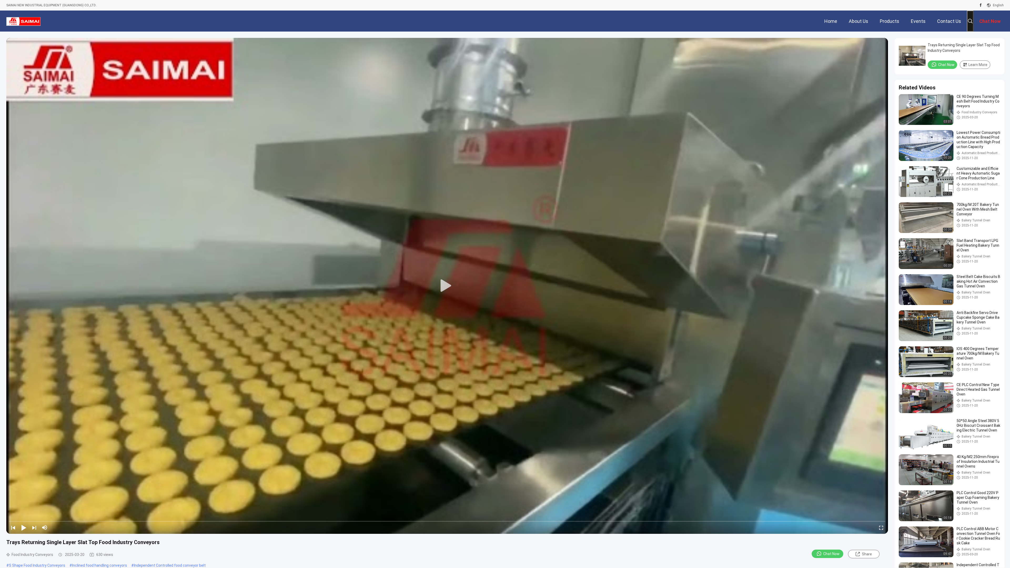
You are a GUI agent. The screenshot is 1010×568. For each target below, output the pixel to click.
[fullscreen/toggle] (881, 527)
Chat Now (831, 554)
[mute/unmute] (44, 527)
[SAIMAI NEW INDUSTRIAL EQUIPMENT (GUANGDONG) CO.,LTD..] (23, 21)
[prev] (13, 527)
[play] (447, 285)
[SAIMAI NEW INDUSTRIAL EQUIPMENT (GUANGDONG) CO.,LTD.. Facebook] (980, 5)
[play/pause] (23, 527)
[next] (34, 527)
